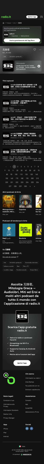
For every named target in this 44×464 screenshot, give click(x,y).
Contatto (28, 400)
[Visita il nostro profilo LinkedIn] (27, 428)
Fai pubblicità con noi (32, 386)
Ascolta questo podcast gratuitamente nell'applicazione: (17, 29)
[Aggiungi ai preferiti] (34, 49)
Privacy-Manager (9, 418)
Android (6, 436)
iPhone (5, 429)
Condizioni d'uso (8, 400)
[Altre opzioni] (40, 49)
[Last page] (34, 186)
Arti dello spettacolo (16, 56)
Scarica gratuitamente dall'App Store (22, 40)
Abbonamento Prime (32, 412)
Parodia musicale (21, 270)
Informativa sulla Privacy (8, 405)
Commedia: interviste (31, 262)
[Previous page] (10, 166)
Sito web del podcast (9, 257)
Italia (23, 446)
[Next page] (30, 186)
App (26, 404)
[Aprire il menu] (41, 16)
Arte (5, 56)
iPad (4, 432)
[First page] (6, 166)
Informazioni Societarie (10, 410)
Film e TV (26, 266)
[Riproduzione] (39, 66)
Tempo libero (34, 270)
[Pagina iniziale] (3, 23)
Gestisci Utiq (7, 414)
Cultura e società (8, 266)
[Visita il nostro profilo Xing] (31, 428)
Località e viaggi (8, 270)
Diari (18, 266)
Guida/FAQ (28, 408)
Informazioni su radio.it (32, 378)
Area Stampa (29, 382)
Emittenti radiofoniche (32, 389)
